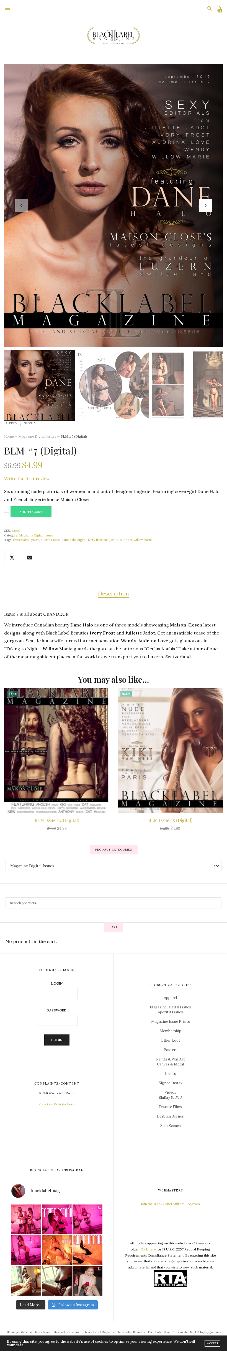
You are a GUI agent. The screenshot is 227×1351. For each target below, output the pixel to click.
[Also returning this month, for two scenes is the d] (87, 1219)
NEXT (28, 423)
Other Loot (170, 1040)
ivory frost (95, 540)
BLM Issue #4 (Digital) (57, 820)
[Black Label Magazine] (113, 36)
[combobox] (113, 865)
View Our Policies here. (56, 1104)
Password (56, 1010)
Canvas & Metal (170, 1064)
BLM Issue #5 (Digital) (170, 820)
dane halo (68, 540)
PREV (13, 423)
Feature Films (170, 1107)
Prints (170, 1073)
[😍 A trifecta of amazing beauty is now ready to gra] (26, 1219)
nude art (126, 540)
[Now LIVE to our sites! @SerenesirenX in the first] (57, 1250)
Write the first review (27, 478)
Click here (148, 1249)
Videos (170, 1092)
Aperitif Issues (170, 1012)
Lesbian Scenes (170, 1116)
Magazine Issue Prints (170, 1021)
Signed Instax (170, 1083)
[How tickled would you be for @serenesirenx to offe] (87, 1281)
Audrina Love (50, 540)
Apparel (170, 997)
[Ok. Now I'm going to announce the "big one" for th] (57, 1219)
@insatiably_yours (26, 540)
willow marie (143, 540)
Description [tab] (113, 593)
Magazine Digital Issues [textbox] (113, 865)
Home (9, 436)
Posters (170, 1049)
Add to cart (31, 512)
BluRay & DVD (170, 1097)
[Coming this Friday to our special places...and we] (87, 1250)
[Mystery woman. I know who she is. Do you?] (57, 1281)
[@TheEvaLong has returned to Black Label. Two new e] (26, 1250)
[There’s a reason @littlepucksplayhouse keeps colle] (26, 1281)
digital (81, 540)
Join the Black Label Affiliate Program (170, 1204)
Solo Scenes (170, 1125)
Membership (170, 1031)
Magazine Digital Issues (37, 436)
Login (57, 983)
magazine (111, 540)
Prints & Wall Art (170, 1059)
